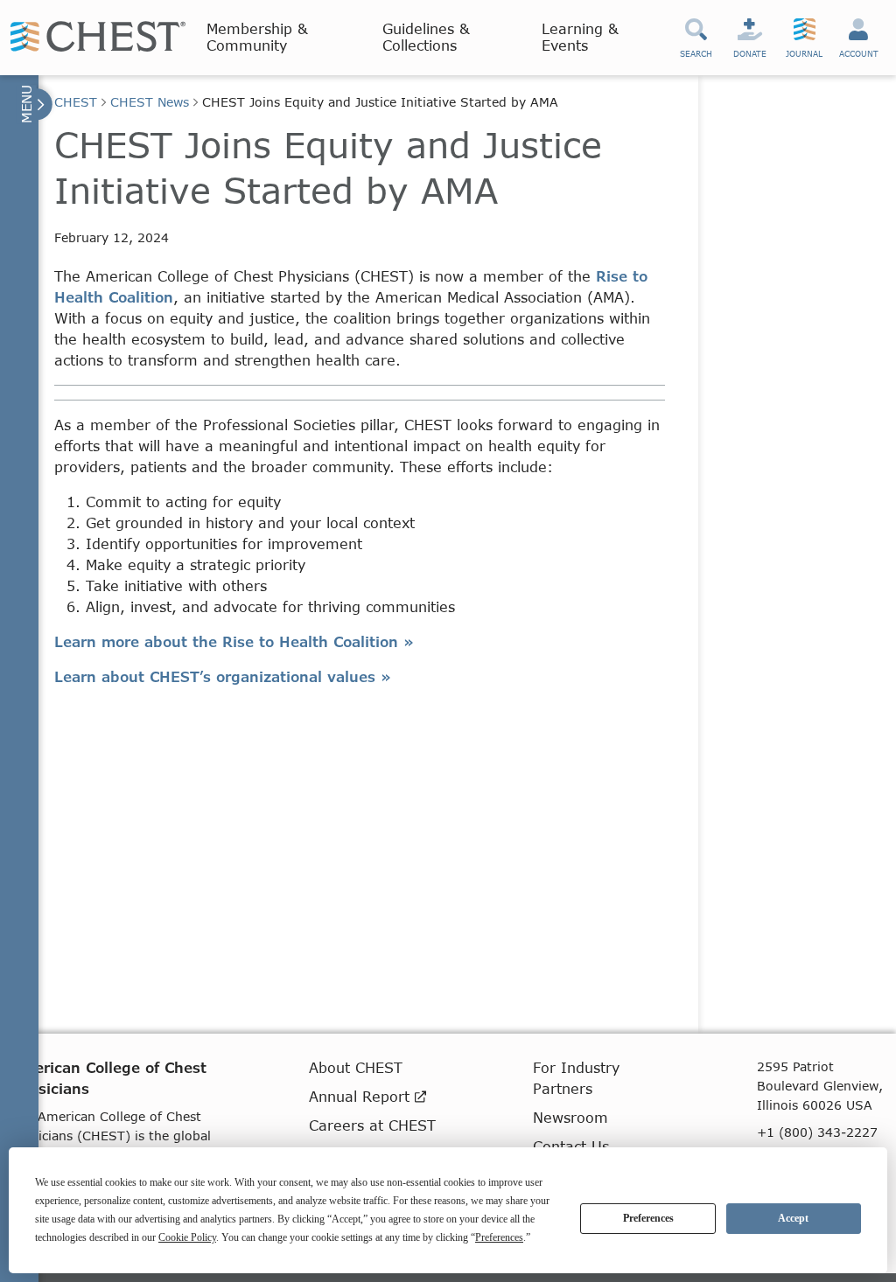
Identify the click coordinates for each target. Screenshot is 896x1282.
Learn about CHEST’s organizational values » (222, 676)
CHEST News (149, 101)
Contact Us (571, 1146)
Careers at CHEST (372, 1125)
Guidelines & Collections (426, 36)
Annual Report (362, 1096)
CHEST (75, 101)
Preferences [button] (499, 1237)
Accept (793, 1218)
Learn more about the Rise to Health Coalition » (234, 641)
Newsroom (570, 1117)
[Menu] (34, 104)
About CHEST (355, 1067)
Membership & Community (257, 36)
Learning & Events (580, 36)
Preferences (648, 1218)
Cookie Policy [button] (187, 1237)
